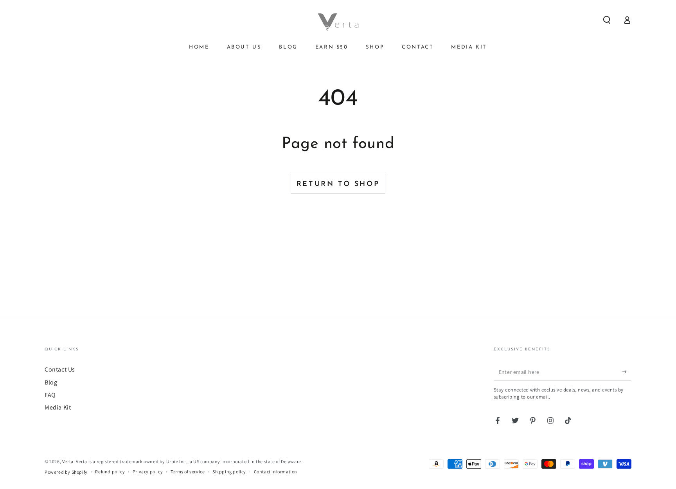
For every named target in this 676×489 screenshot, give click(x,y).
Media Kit (58, 407)
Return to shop (338, 184)
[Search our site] (607, 20)
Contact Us (60, 369)
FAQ (50, 395)
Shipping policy (229, 472)
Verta (68, 461)
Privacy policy (148, 472)
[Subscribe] (626, 371)
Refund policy (110, 472)
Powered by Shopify (66, 472)
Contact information (275, 472)
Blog (51, 382)
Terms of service (188, 472)
